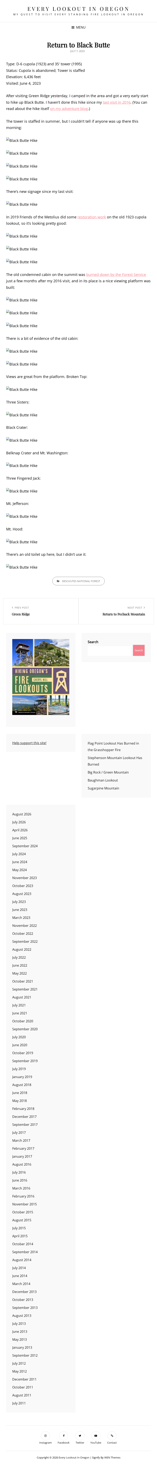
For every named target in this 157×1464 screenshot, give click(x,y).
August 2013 (21, 1315)
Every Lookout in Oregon (78, 8)
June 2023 (19, 909)
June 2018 (19, 1092)
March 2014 (21, 1284)
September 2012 (25, 1355)
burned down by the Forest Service (116, 274)
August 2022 (21, 949)
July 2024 (19, 854)
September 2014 (25, 1252)
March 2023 (21, 917)
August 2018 (21, 1085)
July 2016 (19, 1172)
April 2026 (20, 830)
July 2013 (19, 1323)
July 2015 (19, 1228)
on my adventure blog (69, 108)
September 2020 (25, 1029)
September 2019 (25, 1061)
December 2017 (24, 1116)
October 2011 (22, 1387)
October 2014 (22, 1244)
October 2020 (22, 1021)
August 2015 (21, 1220)
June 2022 (19, 965)
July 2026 (19, 822)
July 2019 (19, 1069)
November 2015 (24, 1204)
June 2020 (19, 1045)
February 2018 (23, 1108)
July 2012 (19, 1363)
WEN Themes (112, 1457)
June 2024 (19, 862)
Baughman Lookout (103, 780)
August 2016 (21, 1164)
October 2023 (22, 886)
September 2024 (25, 846)
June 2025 (19, 838)
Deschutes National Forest (81, 581)
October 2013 (22, 1299)
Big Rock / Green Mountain (108, 772)
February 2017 (23, 1148)
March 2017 (21, 1140)
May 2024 (19, 870)
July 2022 (19, 957)
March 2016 (21, 1188)
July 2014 (19, 1268)
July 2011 (19, 1403)
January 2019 (22, 1077)
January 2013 (22, 1347)
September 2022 (25, 941)
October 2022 (22, 933)
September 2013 (25, 1307)
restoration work (91, 217)
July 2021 (19, 1005)
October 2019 (22, 1053)
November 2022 (24, 925)
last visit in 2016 (116, 102)
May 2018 (19, 1100)
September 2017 (25, 1124)
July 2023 (19, 901)
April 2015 (20, 1236)
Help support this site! (29, 743)
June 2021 (19, 1013)
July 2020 (19, 1037)
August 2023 (21, 894)
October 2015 (22, 1212)
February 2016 (23, 1196)
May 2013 (19, 1339)
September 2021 (25, 989)
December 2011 (24, 1379)
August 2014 (21, 1260)
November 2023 (24, 878)
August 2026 (21, 814)
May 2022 (19, 973)
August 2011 (21, 1395)
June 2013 (19, 1331)
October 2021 (22, 981)
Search (93, 642)
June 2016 (19, 1180)
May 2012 (19, 1371)
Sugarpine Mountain (103, 788)
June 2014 (19, 1276)
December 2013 (24, 1291)
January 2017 (22, 1156)
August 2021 (21, 997)
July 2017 (19, 1132)
